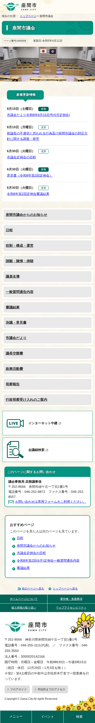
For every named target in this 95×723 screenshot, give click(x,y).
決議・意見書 (16, 322)
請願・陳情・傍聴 (19, 261)
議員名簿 (13, 276)
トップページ (28, 16)
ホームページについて (24, 599)
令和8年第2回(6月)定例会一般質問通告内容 (48, 560)
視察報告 (13, 384)
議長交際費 (14, 353)
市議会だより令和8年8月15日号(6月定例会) (38, 115)
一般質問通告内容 (19, 292)
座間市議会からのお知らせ (26, 215)
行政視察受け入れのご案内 (26, 399)
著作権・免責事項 (71, 599)
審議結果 (13, 307)
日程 (9, 230)
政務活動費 (14, 369)
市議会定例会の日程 (21, 157)
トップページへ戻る (65, 588)
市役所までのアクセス (51, 689)
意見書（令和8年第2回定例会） (30, 175)
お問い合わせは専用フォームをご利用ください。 (50, 501)
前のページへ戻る (33, 588)
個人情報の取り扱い (23, 607)
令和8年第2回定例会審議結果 (28, 194)
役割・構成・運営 (19, 245)
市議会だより (16, 338)
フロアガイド (18, 689)
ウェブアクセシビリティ (71, 607)
